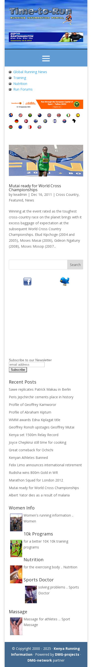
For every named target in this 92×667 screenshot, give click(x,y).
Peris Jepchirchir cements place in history (41, 397)
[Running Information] (11, 115)
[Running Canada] (59, 115)
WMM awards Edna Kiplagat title (34, 419)
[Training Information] (10, 77)
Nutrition (20, 83)
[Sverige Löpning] (45, 121)
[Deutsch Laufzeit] (16, 121)
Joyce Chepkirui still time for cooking (37, 442)
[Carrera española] (78, 115)
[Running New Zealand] (39, 115)
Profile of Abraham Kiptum (30, 412)
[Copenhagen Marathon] (26, 121)
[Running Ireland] (68, 115)
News (29, 200)
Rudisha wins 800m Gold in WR (33, 472)
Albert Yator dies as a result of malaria (39, 495)
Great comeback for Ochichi (31, 450)
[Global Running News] (10, 71)
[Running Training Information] (10, 89)
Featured (16, 200)
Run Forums (23, 89)
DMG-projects (67, 654)
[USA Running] (20, 115)
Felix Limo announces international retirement (45, 465)
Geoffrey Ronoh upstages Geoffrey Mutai (41, 427)
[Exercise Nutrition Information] (10, 83)
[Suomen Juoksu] (36, 121)
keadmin (20, 194)
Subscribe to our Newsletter (30, 360)
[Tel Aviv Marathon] (55, 121)
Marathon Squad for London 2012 (36, 480)
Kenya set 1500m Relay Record (33, 434)
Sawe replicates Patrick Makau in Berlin (40, 389)
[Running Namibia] (39, 127)
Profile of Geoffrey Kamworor (32, 404)
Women (30, 521)
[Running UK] (49, 115)
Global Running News (30, 71)
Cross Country (67, 194)
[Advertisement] (39, 326)
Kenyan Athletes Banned (28, 457)
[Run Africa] (74, 121)
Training (19, 77)
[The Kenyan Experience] (11, 127)
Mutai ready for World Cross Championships (35, 187)
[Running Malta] (30, 127)
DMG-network (39, 660)
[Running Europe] (20, 127)
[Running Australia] (64, 121)
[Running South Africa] (30, 115)
